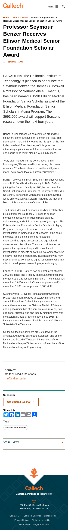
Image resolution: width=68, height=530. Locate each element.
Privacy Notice (21, 520)
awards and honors (15, 427)
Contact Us (15, 515)
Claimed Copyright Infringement (40, 515)
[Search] (63, 6)
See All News (11, 442)
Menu (51, 6)
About (15, 17)
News (25, 17)
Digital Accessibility (41, 520)
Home (6, 17)
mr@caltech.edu (15, 378)
